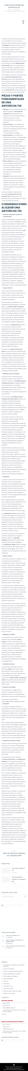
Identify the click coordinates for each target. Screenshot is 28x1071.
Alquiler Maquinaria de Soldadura (12, 973)
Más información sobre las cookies (12, 991)
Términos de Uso (8, 986)
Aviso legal (6, 983)
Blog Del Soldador (8, 978)
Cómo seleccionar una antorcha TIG (15, 946)
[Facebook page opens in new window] (3, 1014)
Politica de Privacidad (9, 993)
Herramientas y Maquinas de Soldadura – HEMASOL (14, 965)
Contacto (5, 981)
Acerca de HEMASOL (8, 969)
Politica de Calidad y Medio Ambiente (13, 971)
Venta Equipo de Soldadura (10, 976)
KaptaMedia (21, 1069)
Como (24, 230)
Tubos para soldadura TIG (18, 869)
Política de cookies (8, 988)
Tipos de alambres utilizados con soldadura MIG (19, 879)
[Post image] (6, 871)
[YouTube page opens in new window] (5, 1014)
